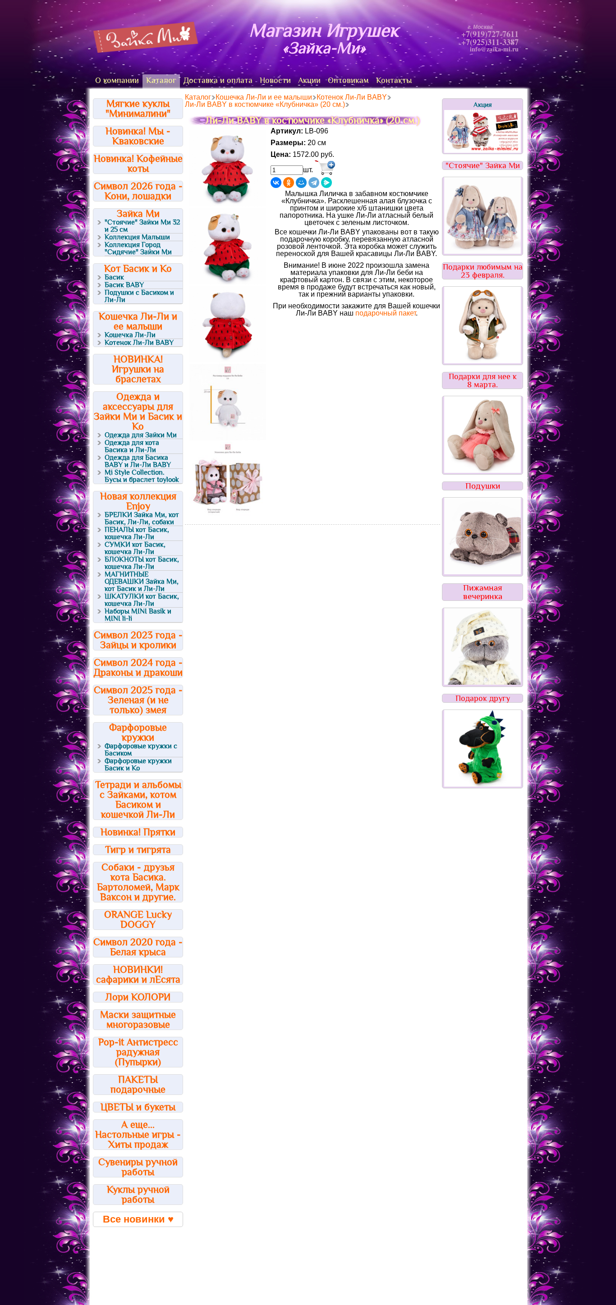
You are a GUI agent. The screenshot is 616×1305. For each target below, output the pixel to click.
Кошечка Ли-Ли (130, 335)
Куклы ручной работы (138, 1194)
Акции (309, 80)
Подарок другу (482, 698)
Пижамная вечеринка (482, 592)
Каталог (161, 80)
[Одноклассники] (288, 182)
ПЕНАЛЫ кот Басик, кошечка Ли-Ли (137, 533)
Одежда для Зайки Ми (141, 435)
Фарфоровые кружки (138, 732)
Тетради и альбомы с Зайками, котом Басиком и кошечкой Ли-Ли (138, 799)
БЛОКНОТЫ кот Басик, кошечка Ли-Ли (142, 563)
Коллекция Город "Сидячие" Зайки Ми (138, 248)
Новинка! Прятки (138, 832)
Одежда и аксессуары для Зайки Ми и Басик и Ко (138, 411)
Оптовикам (348, 80)
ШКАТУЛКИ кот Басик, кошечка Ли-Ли (142, 600)
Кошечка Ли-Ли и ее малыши (138, 321)
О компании (117, 80)
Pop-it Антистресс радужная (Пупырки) (138, 1051)
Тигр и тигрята (138, 849)
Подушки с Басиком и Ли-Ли (139, 296)
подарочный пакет (385, 313)
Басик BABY (124, 285)
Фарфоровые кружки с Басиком (141, 749)
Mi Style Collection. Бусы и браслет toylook (142, 476)
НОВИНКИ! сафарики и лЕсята (138, 974)
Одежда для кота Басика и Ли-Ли (132, 446)
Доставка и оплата (218, 80)
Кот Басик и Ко (138, 268)
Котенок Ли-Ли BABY (139, 343)
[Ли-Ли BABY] (227, 516)
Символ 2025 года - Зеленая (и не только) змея (138, 699)
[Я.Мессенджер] (326, 182)
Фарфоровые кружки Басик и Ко (138, 764)
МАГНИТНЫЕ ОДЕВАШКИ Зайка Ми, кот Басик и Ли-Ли (142, 581)
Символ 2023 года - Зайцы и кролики (138, 639)
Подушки (482, 485)
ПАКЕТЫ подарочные (137, 1084)
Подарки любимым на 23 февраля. (483, 270)
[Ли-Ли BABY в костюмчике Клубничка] (227, 204)
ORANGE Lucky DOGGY (138, 919)
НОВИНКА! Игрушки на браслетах (138, 369)
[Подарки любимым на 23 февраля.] (482, 360)
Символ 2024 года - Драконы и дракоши (138, 667)
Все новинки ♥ (138, 1219)
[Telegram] (313, 182)
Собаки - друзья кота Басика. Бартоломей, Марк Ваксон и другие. (138, 881)
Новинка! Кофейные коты (138, 163)
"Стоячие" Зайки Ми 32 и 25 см (142, 226)
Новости (275, 80)
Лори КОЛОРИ (138, 997)
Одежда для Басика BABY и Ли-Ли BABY (138, 461)
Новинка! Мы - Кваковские (138, 136)
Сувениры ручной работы (138, 1166)
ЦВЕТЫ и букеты (138, 1107)
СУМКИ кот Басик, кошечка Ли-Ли (135, 548)
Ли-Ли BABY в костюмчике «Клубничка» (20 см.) (265, 104)
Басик (114, 277)
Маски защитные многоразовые (138, 1019)
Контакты (394, 80)
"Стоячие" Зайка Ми (483, 165)
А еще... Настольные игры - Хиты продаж (138, 1134)
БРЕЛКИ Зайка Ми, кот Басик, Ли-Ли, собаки (142, 518)
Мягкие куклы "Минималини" (138, 108)
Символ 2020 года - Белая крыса (138, 946)
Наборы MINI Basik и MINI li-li (138, 615)
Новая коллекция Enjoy (138, 501)
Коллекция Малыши (137, 237)
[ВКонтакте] (276, 182)
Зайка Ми (138, 213)
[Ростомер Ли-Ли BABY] (227, 438)
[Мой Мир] (301, 182)
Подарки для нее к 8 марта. (483, 380)
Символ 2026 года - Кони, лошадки (138, 190)
